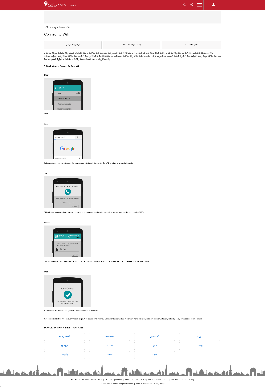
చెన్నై (200, 337)
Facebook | (86, 379)
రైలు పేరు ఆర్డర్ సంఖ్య (132, 45)
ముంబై (199, 346)
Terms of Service (142, 384)
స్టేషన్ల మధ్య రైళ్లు (73, 45)
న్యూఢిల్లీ (64, 355)
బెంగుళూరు (109, 337)
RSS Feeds (75, 379)
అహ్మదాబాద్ (64, 337)
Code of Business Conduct (158, 379)
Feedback (110, 379)
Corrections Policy (187, 379)
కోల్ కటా (109, 346)
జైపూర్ (154, 355)
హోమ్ (47, 27)
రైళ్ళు (54, 27)
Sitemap (101, 379)
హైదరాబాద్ (154, 337)
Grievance (174, 379)
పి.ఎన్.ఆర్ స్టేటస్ (191, 45)
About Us (119, 379)
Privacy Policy (159, 384)
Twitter (93, 379)
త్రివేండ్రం (64, 346)
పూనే (154, 346)
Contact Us (128, 379)
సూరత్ (109, 355)
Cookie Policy (140, 379)
